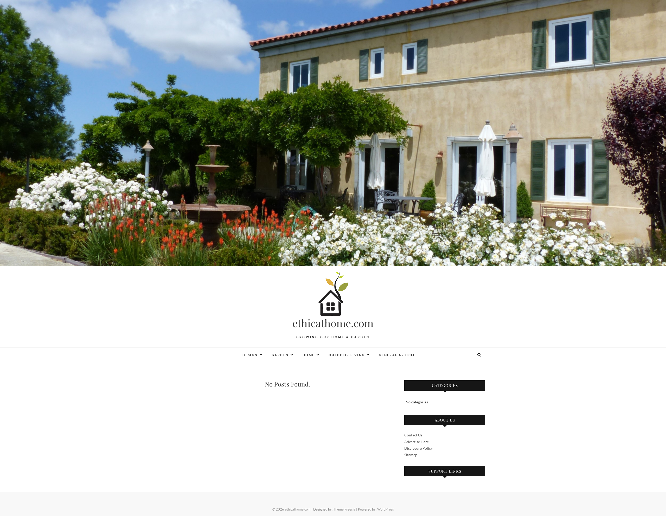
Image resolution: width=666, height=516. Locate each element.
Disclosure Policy (418, 448)
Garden (280, 355)
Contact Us (413, 435)
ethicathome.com (333, 323)
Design (250, 355)
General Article (397, 355)
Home (309, 355)
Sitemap (410, 455)
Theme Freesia (344, 509)
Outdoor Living (347, 355)
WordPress (385, 509)
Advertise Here (416, 442)
